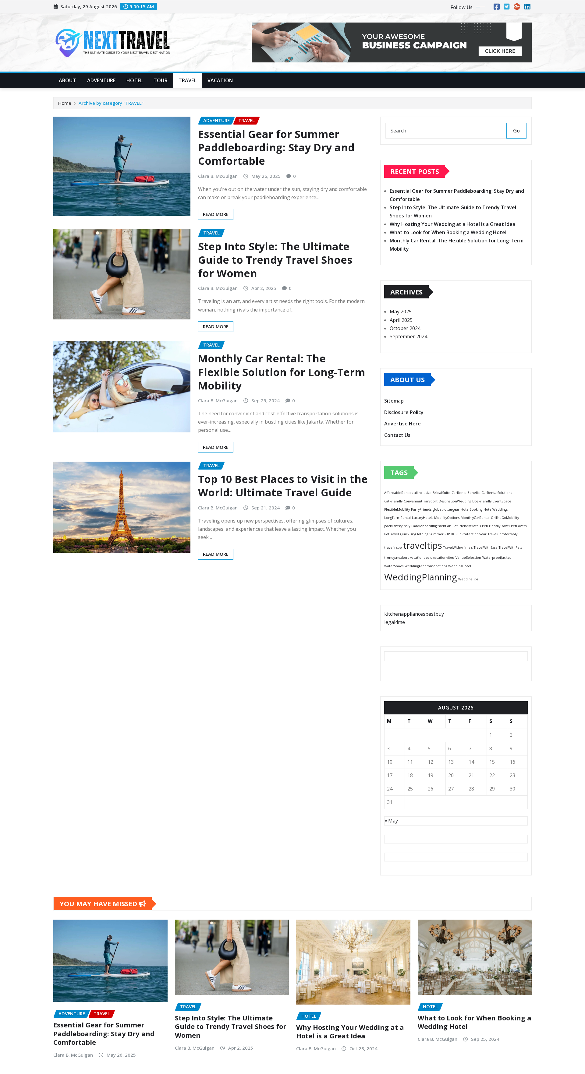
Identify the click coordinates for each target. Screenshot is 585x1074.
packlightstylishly (397, 526)
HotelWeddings (496, 509)
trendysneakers (396, 557)
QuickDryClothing (414, 534)
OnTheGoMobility (505, 518)
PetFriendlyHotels (466, 526)
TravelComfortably (502, 534)
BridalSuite (441, 493)
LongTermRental (397, 518)
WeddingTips (468, 579)
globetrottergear (446, 509)
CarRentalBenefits (466, 493)
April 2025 (401, 320)
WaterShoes (393, 566)
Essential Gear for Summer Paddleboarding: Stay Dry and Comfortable (276, 147)
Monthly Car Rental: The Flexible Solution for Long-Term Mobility (281, 371)
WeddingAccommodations (426, 566)
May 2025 (401, 311)
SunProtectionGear (471, 534)
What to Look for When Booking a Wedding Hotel (448, 232)
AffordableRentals (398, 493)
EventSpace (502, 501)
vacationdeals (421, 557)
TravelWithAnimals (458, 547)
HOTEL (134, 80)
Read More (216, 214)
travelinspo (393, 547)
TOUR (161, 80)
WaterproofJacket (496, 557)
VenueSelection (468, 557)
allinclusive (422, 493)
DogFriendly (481, 501)
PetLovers (518, 526)
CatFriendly (393, 501)
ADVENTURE (101, 80)
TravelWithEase (486, 547)
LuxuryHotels (422, 518)
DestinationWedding (455, 501)
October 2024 (405, 328)
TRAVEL (188, 80)
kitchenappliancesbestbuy (414, 614)
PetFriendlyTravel (496, 526)
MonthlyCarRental (475, 518)
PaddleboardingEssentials (431, 526)
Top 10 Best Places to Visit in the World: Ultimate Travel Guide (283, 485)
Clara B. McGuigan (218, 176)
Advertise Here (402, 423)
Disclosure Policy (404, 412)
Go (516, 130)
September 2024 (408, 336)
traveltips (422, 545)
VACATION (220, 80)
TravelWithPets (510, 547)
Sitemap (394, 400)
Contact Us (397, 435)
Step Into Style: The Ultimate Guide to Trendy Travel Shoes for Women (275, 259)
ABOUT (67, 80)
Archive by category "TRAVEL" (111, 103)
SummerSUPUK (441, 534)
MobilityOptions (446, 518)
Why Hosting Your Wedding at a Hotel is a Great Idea (452, 224)
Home (64, 103)
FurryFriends (421, 509)
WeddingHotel (459, 566)
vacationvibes (443, 557)
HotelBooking (471, 509)
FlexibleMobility (397, 509)
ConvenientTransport (421, 501)
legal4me (394, 622)
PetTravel (391, 534)
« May (391, 820)
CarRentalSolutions (496, 493)
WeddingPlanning (420, 577)
